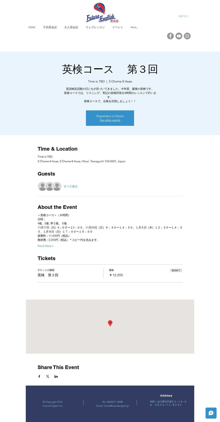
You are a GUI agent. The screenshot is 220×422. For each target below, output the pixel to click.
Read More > (46, 246)
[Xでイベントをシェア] (47, 376)
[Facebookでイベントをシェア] (39, 376)
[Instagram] (187, 36)
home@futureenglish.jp (116, 405)
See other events (110, 120)
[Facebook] (170, 36)
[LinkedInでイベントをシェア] (56, 376)
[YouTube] (178, 36)
